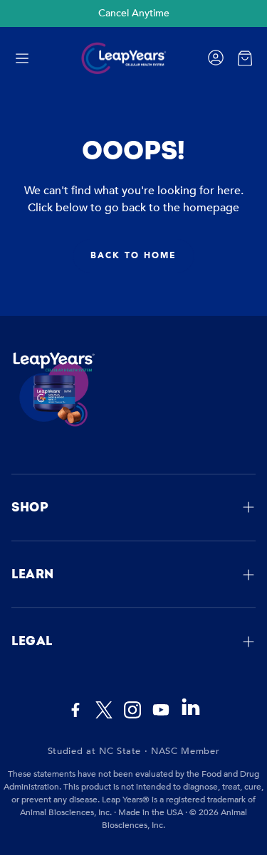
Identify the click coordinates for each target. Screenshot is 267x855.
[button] (22, 58)
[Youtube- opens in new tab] (160, 709)
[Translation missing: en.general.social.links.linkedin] (191, 713)
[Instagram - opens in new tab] (132, 709)
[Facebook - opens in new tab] (75, 709)
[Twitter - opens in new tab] (103, 709)
